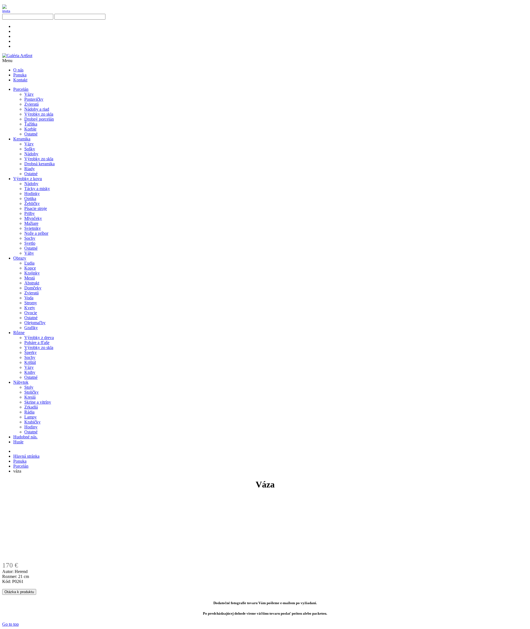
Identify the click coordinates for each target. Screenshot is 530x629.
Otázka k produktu (19, 592)
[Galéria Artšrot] (17, 55)
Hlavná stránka (26, 456)
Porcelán (20, 466)
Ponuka (19, 461)
